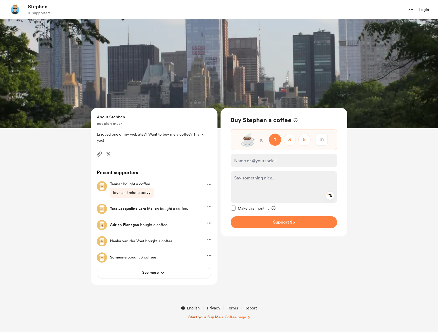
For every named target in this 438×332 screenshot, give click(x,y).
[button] (411, 9)
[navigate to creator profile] (15, 9)
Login (424, 9)
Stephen (38, 7)
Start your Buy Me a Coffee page (217, 317)
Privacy (213, 308)
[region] (284, 172)
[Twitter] (108, 154)
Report (251, 308)
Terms (232, 308)
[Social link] (99, 154)
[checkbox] (250, 208)
